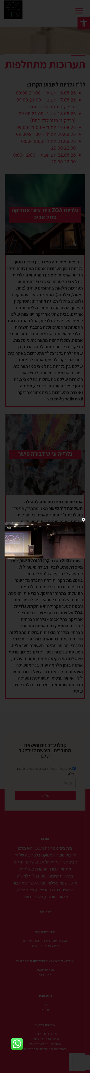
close (83, 519)
